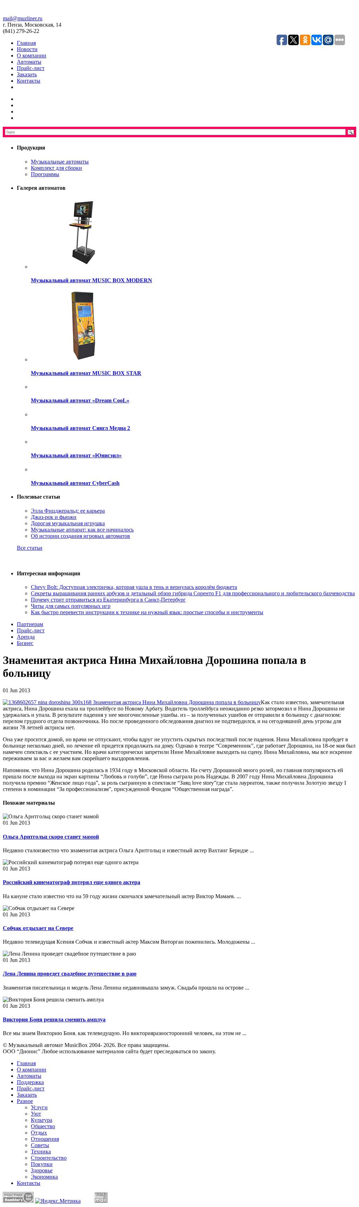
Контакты (28, 81)
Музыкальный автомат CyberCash (75, 483)
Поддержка (30, 1082)
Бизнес (25, 643)
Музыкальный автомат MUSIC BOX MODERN (91, 280)
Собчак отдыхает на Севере (38, 928)
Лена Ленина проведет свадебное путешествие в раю (69, 974)
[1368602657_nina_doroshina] (132, 702)
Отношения (45, 1139)
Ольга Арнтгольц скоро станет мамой (51, 837)
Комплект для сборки (56, 168)
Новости (27, 49)
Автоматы (29, 62)
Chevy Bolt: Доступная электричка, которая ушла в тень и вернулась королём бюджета (134, 587)
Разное (25, 1101)
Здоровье (42, 1170)
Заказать (27, 74)
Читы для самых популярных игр (70, 606)
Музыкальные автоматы (60, 162)
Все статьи (29, 548)
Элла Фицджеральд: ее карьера (68, 511)
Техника (41, 1151)
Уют (36, 1114)
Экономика (44, 1177)
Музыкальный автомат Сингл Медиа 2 (80, 428)
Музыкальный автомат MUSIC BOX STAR (86, 373)
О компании (31, 55)
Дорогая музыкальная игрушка (68, 523)
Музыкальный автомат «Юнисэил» (76, 455)
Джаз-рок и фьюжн (53, 517)
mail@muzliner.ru (22, 18)
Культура (41, 1120)
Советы (40, 1145)
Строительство (49, 1158)
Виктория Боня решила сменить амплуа (54, 1019)
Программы (45, 174)
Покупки (42, 1164)
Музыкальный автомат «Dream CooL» (80, 400)
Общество (43, 1126)
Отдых (39, 1133)
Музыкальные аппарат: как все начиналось (82, 530)
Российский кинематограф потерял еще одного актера (71, 882)
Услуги (39, 1107)
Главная (26, 43)
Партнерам (30, 624)
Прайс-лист (31, 68)
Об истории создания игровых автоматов (80, 536)
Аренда (26, 637)
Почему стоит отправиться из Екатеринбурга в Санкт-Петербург (108, 600)
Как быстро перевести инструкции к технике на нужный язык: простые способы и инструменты (147, 612)
